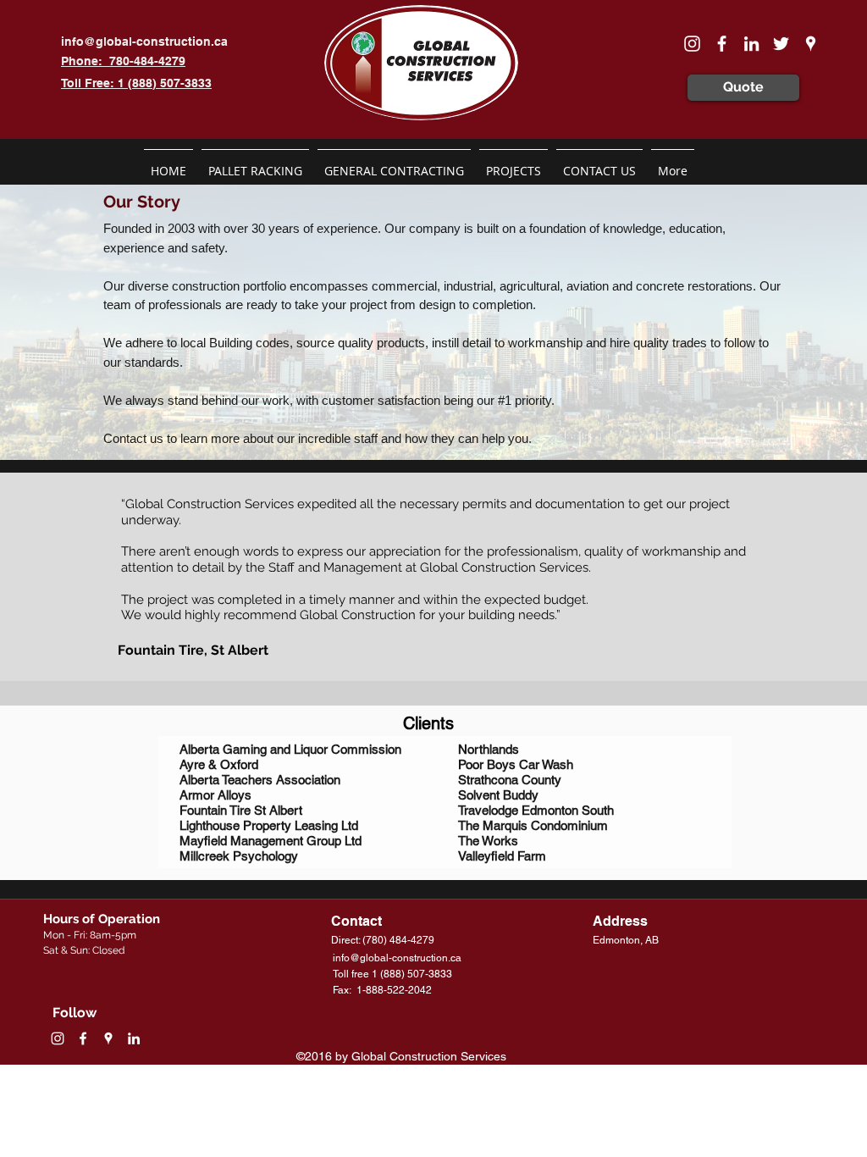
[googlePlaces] (810, 43)
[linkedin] (751, 43)
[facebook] (721, 43)
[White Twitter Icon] (781, 43)
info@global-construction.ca (144, 41)
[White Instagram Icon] (692, 43)
